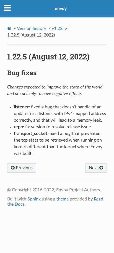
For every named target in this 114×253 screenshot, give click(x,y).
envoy (61, 8)
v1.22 (57, 28)
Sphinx (34, 199)
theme (62, 199)
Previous (24, 168)
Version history (31, 28)
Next (94, 168)
